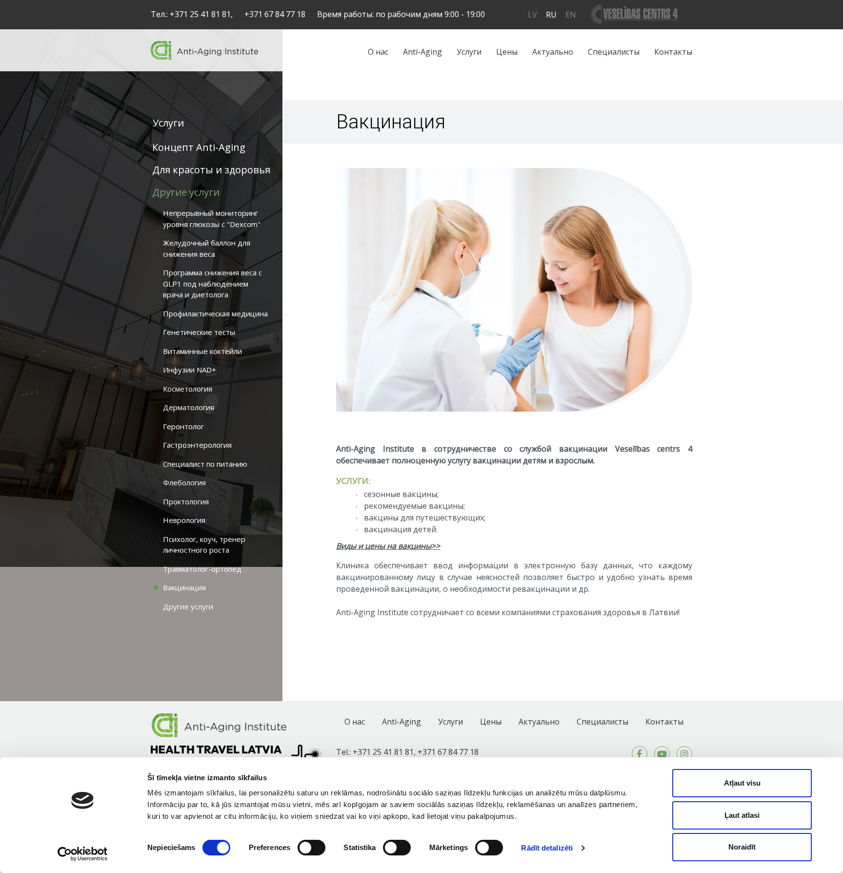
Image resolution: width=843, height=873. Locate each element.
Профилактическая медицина (215, 313)
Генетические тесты (199, 332)
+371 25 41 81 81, (201, 14)
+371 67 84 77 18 (274, 14)
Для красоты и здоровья (211, 169)
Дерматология (188, 407)
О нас (378, 51)
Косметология (187, 389)
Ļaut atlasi (742, 815)
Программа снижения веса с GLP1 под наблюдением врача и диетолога (212, 283)
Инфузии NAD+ (189, 369)
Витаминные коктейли (202, 351)
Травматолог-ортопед (202, 569)
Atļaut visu (742, 783)
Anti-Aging (422, 51)
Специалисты (614, 51)
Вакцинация (184, 587)
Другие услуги (186, 192)
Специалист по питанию (205, 464)
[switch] (311, 847)
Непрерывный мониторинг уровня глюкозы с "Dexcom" (212, 218)
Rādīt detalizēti (547, 848)
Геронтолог (183, 426)
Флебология (184, 482)
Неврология (184, 520)
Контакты (673, 51)
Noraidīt (742, 847)
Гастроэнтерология (197, 445)
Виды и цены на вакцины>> (388, 545)
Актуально (552, 51)
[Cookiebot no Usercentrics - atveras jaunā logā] (82, 854)
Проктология (186, 501)
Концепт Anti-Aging (198, 147)
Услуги (469, 51)
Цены (507, 51)
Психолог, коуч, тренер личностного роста (204, 544)
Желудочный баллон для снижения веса (206, 248)
